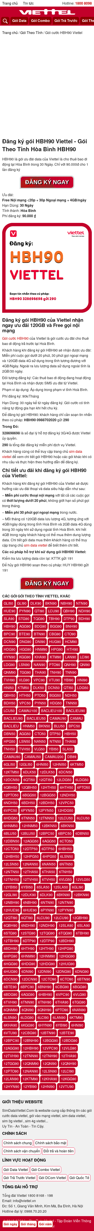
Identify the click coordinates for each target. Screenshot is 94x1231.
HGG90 (25, 649)
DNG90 (25, 641)
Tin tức (28, 3)
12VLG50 (83, 879)
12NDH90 (47, 925)
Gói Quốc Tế (79, 1177)
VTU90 (54, 679)
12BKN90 (81, 894)
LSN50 (24, 741)
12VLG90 (69, 1048)
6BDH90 (10, 948)
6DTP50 (48, 848)
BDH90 (84, 618)
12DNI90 (44, 971)
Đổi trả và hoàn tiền (59, 1150)
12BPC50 (46, 833)
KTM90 (55, 656)
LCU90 (53, 610)
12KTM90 (30, 1078)
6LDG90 (27, 1017)
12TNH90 (49, 1055)
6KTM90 (76, 1017)
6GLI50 (9, 764)
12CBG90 (28, 1032)
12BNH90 (30, 1040)
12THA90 (68, 1055)
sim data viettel (35, 545)
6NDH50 (10, 802)
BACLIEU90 (75, 710)
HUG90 (55, 641)
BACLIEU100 (51, 710)
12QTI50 (45, 779)
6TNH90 (44, 1002)
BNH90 (71, 626)
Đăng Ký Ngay (47, 182)
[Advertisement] (47, 84)
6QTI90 (27, 917)
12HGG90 (67, 956)
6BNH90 (44, 986)
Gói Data (19, 20)
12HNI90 (48, 1086)
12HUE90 (11, 910)
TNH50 (9, 748)
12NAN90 (30, 1071)
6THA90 (61, 1002)
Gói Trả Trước (65, 20)
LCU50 (9, 710)
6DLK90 (46, 894)
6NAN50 (49, 864)
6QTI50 (29, 779)
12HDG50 (65, 810)
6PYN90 (47, 910)
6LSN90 (10, 1017)
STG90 (23, 618)
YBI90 (68, 679)
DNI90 (40, 641)
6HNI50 (42, 764)
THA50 (70, 741)
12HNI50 (59, 764)
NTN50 (55, 741)
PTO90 (54, 664)
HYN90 (9, 656)
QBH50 (9, 695)
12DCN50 (11, 779)
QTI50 (68, 687)
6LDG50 (82, 779)
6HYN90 (45, 1025)
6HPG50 (49, 856)
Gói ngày (10, 1224)
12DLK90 (28, 894)
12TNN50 (46, 818)
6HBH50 (65, 848)
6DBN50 (82, 833)
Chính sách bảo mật (50, 1142)
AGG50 (25, 733)
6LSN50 (66, 856)
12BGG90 (50, 1040)
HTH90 (72, 649)
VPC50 (25, 702)
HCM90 (71, 641)
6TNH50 (65, 871)
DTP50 (55, 733)
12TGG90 (11, 1063)
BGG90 (56, 626)
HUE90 (9, 610)
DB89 (71, 756)
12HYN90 (11, 1086)
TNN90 (71, 672)
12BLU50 (27, 833)
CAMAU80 (12, 756)
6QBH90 (10, 925)
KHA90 (40, 656)
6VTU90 (10, 1032)
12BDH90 (66, 940)
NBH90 (66, 603)
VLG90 (24, 679)
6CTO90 (66, 979)
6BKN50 (67, 825)
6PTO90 (61, 1009)
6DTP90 (29, 940)
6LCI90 (43, 1017)
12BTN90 (47, 1032)
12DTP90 (47, 940)
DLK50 (38, 687)
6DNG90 (82, 971)
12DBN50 (11, 841)
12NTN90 (65, 902)
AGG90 (25, 626)
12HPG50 (31, 856)
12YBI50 (10, 887)
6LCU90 (43, 917)
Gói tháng (28, 1224)
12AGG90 (11, 1048)
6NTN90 (47, 902)
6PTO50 (83, 787)
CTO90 (70, 633)
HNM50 (29, 725)
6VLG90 (79, 994)
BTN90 (39, 633)
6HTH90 (28, 948)
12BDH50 (46, 802)
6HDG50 (10, 818)
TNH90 (55, 672)
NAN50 (40, 741)
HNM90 (41, 649)
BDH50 (9, 702)
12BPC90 (11, 1040)
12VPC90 (50, 1048)
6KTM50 (77, 764)
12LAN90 (11, 1078)
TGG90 (25, 672)
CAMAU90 (58, 718)
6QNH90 (44, 1009)
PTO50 (40, 695)
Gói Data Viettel (15, 1169)
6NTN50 (66, 864)
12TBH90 (11, 940)
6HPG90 (10, 956)
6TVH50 (48, 879)
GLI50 (8, 603)
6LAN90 (59, 1017)
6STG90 (10, 933)
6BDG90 (10, 994)
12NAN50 (30, 864)
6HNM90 (28, 956)
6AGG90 (28, 994)
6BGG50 (29, 795)
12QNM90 (31, 1063)
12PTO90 (11, 1071)
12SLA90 (66, 925)
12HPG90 (65, 948)
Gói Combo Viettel (45, 1169)
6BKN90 (63, 894)
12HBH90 (30, 1048)
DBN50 (9, 733)
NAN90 (39, 664)
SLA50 (67, 748)
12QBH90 (80, 917)
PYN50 (40, 702)
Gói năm (45, 1224)
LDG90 (9, 664)
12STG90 (28, 933)
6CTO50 (66, 841)
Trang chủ (10, 3)
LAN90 (70, 656)
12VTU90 (66, 1086)
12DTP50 (30, 848)
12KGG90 (68, 1078)
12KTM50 (11, 771)
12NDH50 (67, 795)
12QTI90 (10, 917)
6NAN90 (79, 1009)
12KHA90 (49, 1078)
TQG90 (39, 618)
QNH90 (70, 664)
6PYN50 (27, 810)
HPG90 (57, 649)
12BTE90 (66, 1032)
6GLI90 (77, 887)
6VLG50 (65, 879)
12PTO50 (11, 795)
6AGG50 (49, 841)
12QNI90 (50, 1063)
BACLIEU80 (13, 718)
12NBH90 (11, 902)
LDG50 (82, 687)
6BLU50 (10, 833)
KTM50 (23, 687)
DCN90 (10, 641)
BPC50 (74, 725)
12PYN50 (46, 810)
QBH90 (69, 610)
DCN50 (54, 687)
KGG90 (25, 656)
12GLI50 (25, 764)
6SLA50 (43, 887)
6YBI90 (61, 1025)
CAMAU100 (28, 710)
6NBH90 (30, 902)
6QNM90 (11, 1009)
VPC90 (39, 679)
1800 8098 (83, 3)
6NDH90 (28, 925)
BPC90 (9, 633)
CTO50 (40, 733)
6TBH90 (82, 933)
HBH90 (9, 626)
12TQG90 (47, 933)
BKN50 (44, 725)
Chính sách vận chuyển (21, 1150)
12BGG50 (48, 795)
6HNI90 (77, 1025)
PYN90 (25, 610)
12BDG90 (69, 1040)
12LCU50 (65, 818)
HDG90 (10, 649)
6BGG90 (79, 986)
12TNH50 (11, 879)
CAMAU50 (32, 756)
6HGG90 (10, 963)
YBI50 (53, 748)
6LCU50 (83, 818)
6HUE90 (30, 910)
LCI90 (84, 656)
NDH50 (71, 695)
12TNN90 (30, 1055)
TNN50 (71, 702)
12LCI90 (67, 1071)
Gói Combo (40, 20)
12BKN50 (49, 825)
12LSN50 (11, 864)
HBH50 (70, 733)
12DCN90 (29, 979)
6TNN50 (28, 818)
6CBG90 (62, 986)
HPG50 (9, 741)
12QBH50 (29, 787)
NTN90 (81, 603)
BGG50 (55, 695)
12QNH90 (68, 1063)
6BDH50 (28, 802)
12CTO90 (48, 979)
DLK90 (35, 603)
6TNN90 (27, 1002)
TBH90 (54, 618)
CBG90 (55, 633)
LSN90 (24, 664)
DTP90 (69, 618)
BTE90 (24, 633)
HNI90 (82, 679)
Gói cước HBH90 (15, 338)
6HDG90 (28, 963)
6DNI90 (27, 971)
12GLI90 (10, 894)
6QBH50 (10, 787)
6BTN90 (83, 979)
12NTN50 (11, 871)
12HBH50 (11, 856)
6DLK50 (29, 771)
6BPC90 (27, 986)
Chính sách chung (17, 1142)
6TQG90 (65, 933)
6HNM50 (11, 825)
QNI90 (85, 664)
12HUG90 (67, 963)
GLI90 (21, 603)
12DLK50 (47, 771)
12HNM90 (47, 956)
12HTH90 (46, 948)
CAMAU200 (54, 756)
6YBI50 (27, 887)
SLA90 (9, 618)
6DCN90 (10, 979)
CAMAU (76, 718)
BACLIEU (11, 725)
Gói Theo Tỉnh (31, 32)
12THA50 (30, 871)
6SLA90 (83, 925)
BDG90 (40, 626)
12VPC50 (66, 802)
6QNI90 (28, 1009)
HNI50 (9, 687)
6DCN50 (65, 771)
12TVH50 (30, 879)
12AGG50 (30, 841)
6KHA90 (10, 1025)
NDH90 (84, 610)
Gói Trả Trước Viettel (19, 1177)
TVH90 (9, 679)
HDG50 (56, 702)
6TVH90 (10, 1002)
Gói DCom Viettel (52, 1177)
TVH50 (24, 748)
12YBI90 (30, 1086)
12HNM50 (30, 825)
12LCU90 (61, 917)
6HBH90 (45, 994)
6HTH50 (66, 787)
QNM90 (10, 672)
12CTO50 (11, 848)
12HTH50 (48, 787)
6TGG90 (78, 1002)
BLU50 (59, 725)
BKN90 (51, 603)
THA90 (40, 672)
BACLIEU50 (36, 718)
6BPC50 (64, 833)
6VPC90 (62, 994)
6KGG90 (27, 1025)
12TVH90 (11, 1055)
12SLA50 (60, 887)
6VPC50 (10, 810)
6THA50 (48, 871)
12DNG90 (63, 971)
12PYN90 (65, 910)
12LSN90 (49, 1071)
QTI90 (39, 610)
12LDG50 (63, 779)
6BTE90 (10, 986)
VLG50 (39, 748)
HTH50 (25, 695)
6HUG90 (10, 971)
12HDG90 (47, 963)
